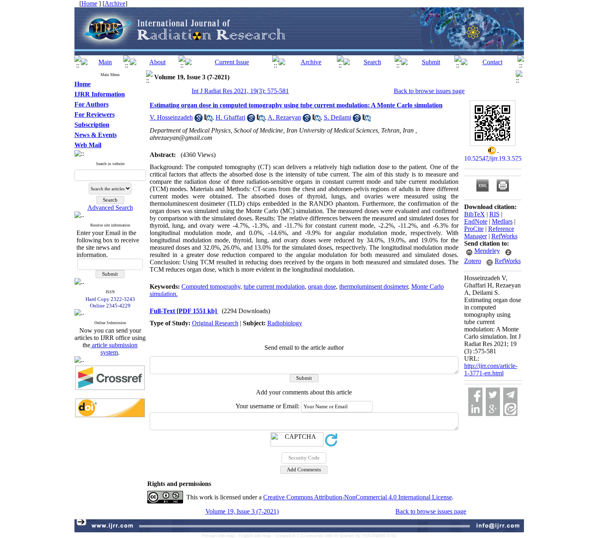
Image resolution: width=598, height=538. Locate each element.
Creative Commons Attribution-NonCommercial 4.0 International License (357, 497)
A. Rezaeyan (284, 117)
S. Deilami (337, 117)
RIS (494, 214)
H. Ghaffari (230, 117)
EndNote (475, 221)
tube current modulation (274, 286)
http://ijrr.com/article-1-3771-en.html (490, 369)
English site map (255, 535)
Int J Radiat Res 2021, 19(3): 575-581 (240, 90)
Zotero (472, 260)
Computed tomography (210, 286)
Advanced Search (110, 207)
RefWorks (504, 236)
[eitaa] (510, 409)
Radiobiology (284, 323)
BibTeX (474, 214)
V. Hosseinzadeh (171, 117)
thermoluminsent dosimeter (373, 286)
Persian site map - (220, 535)
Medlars (502, 221)
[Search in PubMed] (208, 119)
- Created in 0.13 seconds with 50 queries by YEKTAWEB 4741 (334, 535)
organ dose (322, 286)
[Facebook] (475, 395)
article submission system (113, 349)
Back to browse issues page (429, 90)
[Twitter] (493, 395)
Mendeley (487, 250)
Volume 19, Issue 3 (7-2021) (242, 511)
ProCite (474, 228)
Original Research (215, 323)
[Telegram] (510, 395)
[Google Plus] (493, 409)
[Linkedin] (475, 409)
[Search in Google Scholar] (198, 119)
